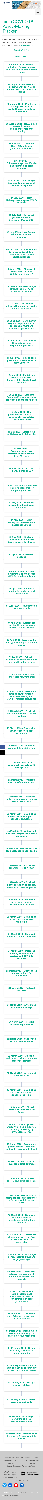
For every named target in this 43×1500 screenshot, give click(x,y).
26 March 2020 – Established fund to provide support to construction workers (21, 816)
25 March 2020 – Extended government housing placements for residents (21, 902)
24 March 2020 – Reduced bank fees (21, 989)
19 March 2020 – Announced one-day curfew (21, 1074)
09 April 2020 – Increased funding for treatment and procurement (21, 591)
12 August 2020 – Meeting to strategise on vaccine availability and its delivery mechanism (21, 107)
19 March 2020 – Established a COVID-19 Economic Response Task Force (21, 1092)
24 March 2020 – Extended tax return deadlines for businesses (21, 973)
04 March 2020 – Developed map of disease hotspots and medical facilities (21, 1316)
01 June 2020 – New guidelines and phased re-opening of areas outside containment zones (21, 415)
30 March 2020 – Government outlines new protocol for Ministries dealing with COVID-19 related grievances (21, 695)
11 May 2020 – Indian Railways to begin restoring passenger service (22, 522)
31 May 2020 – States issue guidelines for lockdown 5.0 (21, 433)
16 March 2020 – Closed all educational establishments (21, 1162)
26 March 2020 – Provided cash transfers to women (21, 866)
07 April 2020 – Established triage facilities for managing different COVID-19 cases (21, 625)
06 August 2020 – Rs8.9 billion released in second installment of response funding (21, 127)
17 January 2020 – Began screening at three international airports (21, 1419)
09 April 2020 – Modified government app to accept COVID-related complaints (21, 574)
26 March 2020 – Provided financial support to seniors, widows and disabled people (21, 885)
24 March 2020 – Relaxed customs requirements (21, 1023)
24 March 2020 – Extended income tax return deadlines (21, 935)
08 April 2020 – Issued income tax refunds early (21, 607)
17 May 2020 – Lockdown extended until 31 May (21, 469)
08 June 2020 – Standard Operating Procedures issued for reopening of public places (21, 397)
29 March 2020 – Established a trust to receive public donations (21, 731)
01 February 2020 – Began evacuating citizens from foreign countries (21, 1350)
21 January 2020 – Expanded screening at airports (21, 1400)
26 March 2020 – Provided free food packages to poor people (21, 849)
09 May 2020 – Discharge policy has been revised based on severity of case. (21, 539)
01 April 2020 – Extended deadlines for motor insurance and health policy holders (21, 660)
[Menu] (38, 12)
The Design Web (25, 1493)
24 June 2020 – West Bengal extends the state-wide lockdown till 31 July (21, 289)
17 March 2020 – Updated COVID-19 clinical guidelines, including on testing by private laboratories (21, 1128)
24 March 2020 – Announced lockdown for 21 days (21, 1006)
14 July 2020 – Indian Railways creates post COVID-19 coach (21, 200)
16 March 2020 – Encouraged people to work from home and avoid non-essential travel (21, 1146)
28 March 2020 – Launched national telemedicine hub (21, 747)
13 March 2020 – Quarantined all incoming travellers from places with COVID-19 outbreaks (21, 1238)
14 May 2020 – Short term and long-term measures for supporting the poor (21, 488)
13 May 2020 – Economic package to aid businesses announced (21, 505)
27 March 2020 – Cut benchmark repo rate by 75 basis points (21, 765)
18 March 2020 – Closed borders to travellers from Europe (21, 1110)
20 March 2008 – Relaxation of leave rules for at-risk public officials (21, 1436)
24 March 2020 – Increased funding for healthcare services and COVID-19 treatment (21, 954)
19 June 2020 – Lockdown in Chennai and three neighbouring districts (21, 343)
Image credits (15, 1496)
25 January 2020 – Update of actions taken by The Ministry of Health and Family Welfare (21, 1368)
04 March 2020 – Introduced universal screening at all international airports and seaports (21, 1275)
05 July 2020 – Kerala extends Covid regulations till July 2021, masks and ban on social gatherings (21, 253)
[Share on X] (2, 752)
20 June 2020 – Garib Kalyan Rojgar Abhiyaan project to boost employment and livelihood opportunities (21, 324)
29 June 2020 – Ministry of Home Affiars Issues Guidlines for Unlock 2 (21, 272)
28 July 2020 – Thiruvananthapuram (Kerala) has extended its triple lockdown (22, 164)
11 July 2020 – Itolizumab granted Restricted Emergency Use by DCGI (21, 217)
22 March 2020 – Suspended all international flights (21, 1040)
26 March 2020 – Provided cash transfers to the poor (21, 781)
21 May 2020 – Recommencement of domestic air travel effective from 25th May (21, 452)
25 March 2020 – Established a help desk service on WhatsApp (21, 919)
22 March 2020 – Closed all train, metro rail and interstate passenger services (21, 1058)
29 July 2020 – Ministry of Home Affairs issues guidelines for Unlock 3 (22, 146)
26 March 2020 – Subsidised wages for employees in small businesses (21, 834)
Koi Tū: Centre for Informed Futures (22, 1463)
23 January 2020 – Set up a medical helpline (21, 1383)
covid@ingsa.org (27, 45)
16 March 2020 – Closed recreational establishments (21, 1179)
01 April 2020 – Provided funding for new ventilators (21, 675)
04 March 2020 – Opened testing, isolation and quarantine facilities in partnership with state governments (21, 1296)
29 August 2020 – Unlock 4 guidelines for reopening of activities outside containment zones (21, 68)
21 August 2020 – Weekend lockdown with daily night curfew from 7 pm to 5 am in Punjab (21, 88)
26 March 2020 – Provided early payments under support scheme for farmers (21, 799)
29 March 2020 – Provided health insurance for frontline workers (21, 713)
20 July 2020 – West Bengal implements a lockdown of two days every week (21, 183)
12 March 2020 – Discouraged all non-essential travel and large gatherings (21, 1257)
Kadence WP (7, 1496)
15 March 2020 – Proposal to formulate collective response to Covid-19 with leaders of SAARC (21, 1199)
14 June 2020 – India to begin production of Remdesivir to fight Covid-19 (21, 360)
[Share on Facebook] (2, 747)
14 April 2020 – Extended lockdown (21, 555)
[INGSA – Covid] (21, 5)
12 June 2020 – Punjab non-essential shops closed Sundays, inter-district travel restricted (21, 378)
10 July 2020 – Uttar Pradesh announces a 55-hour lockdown (21, 235)
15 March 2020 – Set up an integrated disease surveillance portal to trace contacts (21, 1218)
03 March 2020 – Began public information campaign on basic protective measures (21, 1333)
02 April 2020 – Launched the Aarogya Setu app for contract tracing (21, 642)
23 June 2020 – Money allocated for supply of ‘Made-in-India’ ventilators (21, 306)
